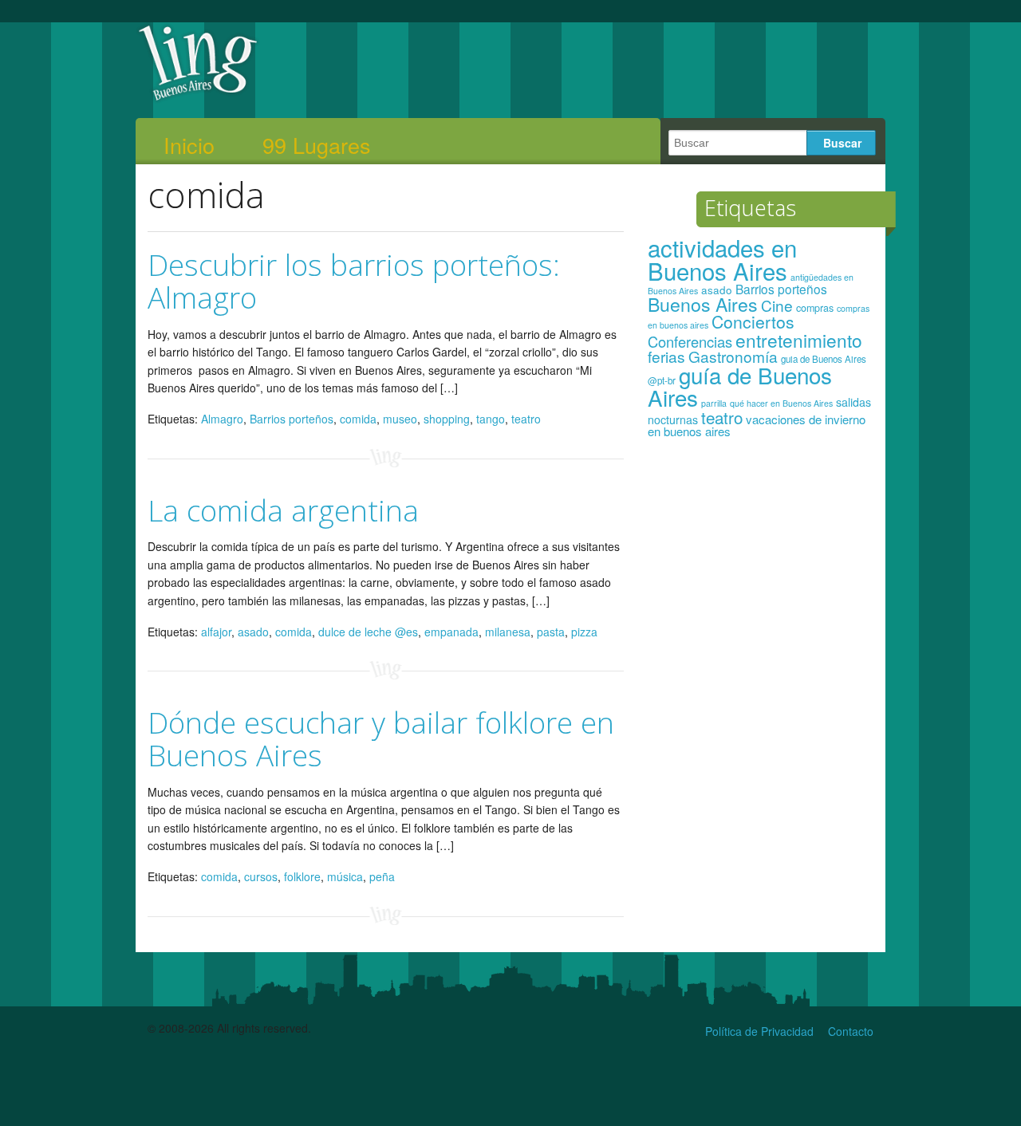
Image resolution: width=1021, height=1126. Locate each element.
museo (400, 419)
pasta (551, 632)
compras (815, 308)
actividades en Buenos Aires (722, 258)
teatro (526, 419)
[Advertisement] (760, 700)
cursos (261, 876)
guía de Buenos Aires (740, 386)
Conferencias (690, 341)
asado (253, 632)
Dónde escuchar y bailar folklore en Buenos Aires (381, 738)
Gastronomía (733, 356)
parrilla (714, 403)
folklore (302, 876)
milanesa (507, 632)
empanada (451, 632)
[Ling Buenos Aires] (198, 99)
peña (382, 876)
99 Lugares (316, 145)
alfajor (216, 632)
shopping (447, 419)
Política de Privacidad (759, 1031)
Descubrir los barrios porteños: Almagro (354, 280)
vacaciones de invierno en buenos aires (756, 425)
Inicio (189, 145)
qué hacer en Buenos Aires (781, 403)
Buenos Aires (703, 303)
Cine (777, 305)
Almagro (222, 419)
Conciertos (753, 321)
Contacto (850, 1031)
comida (358, 419)
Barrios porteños (291, 419)
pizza (584, 632)
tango (490, 419)
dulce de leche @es (368, 632)
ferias (666, 356)
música (345, 876)
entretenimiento (798, 339)
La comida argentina (283, 510)
